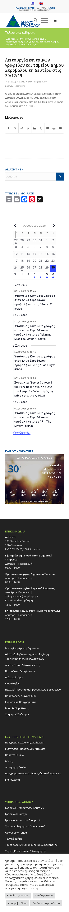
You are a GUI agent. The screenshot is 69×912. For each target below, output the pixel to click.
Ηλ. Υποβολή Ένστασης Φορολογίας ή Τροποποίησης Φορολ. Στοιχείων (27, 656)
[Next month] (54, 225)
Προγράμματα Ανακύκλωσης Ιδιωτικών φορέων (33, 773)
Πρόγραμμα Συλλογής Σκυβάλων (24, 742)
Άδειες (9, 761)
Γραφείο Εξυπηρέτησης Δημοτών (24, 808)
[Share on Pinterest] (28, 128)
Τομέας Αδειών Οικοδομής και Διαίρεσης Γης (31, 844)
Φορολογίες (12, 683)
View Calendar (21, 432)
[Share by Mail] (60, 128)
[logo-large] (28, 20)
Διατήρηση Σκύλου (16, 767)
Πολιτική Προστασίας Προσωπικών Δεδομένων (33, 689)
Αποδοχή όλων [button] (44, 895)
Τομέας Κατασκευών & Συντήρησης (25, 851)
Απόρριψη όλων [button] (17, 903)
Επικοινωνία (12, 779)
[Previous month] (15, 225)
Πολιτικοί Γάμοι (14, 677)
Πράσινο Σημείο (14, 755)
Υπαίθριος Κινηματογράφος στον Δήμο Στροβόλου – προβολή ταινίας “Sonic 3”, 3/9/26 (34, 302)
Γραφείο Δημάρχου (16, 814)
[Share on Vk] (47, 128)
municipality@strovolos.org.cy (35, 9)
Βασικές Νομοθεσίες (17, 708)
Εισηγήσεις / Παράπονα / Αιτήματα (25, 749)
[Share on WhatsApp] (22, 128)
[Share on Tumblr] (41, 128)
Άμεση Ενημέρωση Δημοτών (22, 648)
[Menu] (42, 20)
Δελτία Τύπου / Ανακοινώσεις (22, 665)
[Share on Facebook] (8, 128)
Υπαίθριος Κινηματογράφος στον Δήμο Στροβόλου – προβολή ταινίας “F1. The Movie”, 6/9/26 (34, 419)
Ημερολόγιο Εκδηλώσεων (20, 671)
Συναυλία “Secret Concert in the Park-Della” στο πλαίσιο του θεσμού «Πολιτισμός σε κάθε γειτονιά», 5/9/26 (33, 388)
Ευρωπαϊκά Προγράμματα (20, 702)
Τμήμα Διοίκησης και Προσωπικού (25, 826)
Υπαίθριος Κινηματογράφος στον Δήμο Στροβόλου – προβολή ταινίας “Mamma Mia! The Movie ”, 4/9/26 (34, 332)
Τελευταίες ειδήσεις (20, 32)
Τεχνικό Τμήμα (13, 838)
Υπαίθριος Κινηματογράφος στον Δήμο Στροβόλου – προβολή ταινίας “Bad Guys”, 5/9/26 (35, 362)
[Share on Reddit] (54, 128)
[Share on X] (15, 128)
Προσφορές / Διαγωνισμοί (20, 696)
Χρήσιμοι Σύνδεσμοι (17, 714)
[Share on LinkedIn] (34, 128)
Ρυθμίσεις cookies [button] (17, 895)
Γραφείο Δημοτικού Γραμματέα (23, 820)
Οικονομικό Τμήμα (16, 832)
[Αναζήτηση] (33, 20)
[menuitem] (33, 20)
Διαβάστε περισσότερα (46, 903)
